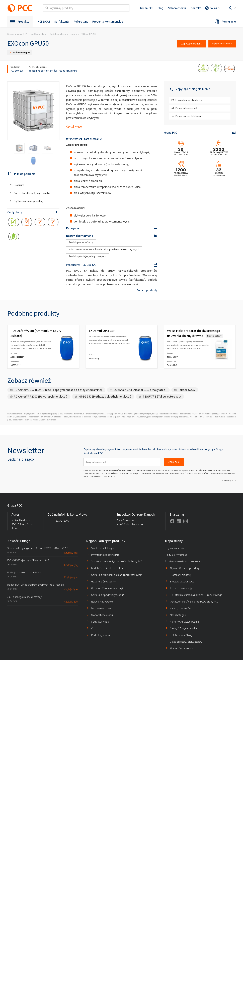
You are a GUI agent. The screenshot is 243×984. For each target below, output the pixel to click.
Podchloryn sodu (100, 635)
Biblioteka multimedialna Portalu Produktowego (196, 595)
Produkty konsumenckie (107, 22)
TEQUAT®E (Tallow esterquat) (161, 397)
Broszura (19, 185)
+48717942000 (61, 520)
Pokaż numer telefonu (188, 116)
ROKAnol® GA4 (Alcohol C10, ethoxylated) (139, 390)
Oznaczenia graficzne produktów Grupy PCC (194, 601)
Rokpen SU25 (186, 390)
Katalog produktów (180, 608)
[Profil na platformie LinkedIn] (179, 521)
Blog (160, 8)
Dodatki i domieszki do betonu (107, 568)
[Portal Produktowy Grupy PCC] (19, 8)
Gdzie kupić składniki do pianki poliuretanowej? (116, 575)
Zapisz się (174, 462)
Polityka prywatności (176, 555)
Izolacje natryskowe (102, 601)
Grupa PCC (146, 8)
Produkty (23, 22)
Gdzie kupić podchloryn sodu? (107, 595)
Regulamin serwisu (175, 548)
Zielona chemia (177, 8)
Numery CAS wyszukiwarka (184, 621)
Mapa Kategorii (178, 615)
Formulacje (229, 22)
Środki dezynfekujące (103, 548)
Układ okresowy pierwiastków (186, 641)
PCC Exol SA (16, 70)
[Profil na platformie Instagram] (185, 521)
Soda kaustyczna (100, 621)
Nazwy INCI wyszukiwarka (183, 628)
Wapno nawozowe (101, 608)
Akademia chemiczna (181, 648)
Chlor (94, 628)
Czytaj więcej (74, 127)
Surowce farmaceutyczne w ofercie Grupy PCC (116, 561)
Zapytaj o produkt (191, 43)
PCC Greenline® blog (181, 635)
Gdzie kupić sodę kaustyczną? (107, 588)
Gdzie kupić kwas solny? (104, 581)
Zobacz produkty (146, 290)
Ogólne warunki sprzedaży (28, 201)
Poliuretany (80, 22)
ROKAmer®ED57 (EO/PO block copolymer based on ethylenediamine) (58, 390)
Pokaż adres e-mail (186, 108)
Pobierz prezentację (181, 588)
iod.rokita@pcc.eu (108, 476)
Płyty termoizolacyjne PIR (105, 555)
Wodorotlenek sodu (102, 615)
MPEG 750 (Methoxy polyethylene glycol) (104, 397)
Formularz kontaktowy (188, 100)
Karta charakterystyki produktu (32, 193)
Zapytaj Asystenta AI (222, 43)
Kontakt (196, 8)
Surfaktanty (61, 22)
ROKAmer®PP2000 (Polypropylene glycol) (40, 397)
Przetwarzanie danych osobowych (183, 561)
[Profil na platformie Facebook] (172, 521)
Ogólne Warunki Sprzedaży (184, 568)
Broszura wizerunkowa (182, 581)
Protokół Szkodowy (180, 575)
